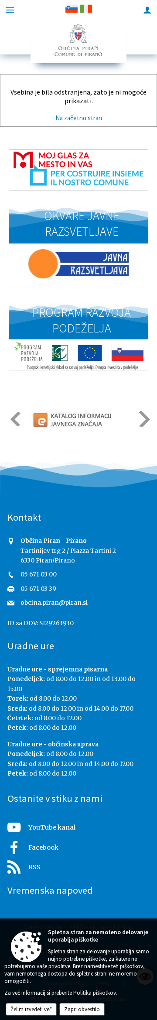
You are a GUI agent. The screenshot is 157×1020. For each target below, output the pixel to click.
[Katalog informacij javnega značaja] (73, 419)
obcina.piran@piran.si (54, 603)
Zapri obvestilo (82, 1009)
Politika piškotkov (94, 992)
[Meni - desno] (147, 10)
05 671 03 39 (38, 589)
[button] (15, 419)
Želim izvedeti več (31, 1009)
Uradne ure (30, 646)
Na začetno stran (78, 118)
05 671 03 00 (38, 574)
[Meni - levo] (10, 10)
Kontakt (24, 517)
